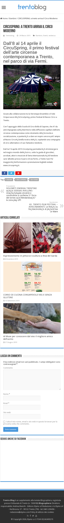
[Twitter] (33, 516)
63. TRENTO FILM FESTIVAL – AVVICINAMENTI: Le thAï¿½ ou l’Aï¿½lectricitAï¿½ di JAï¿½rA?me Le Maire (43, 207)
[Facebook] (30, 516)
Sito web (7, 412)
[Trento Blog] (32, 7)
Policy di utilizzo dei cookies (42, 512)
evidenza (52, 36)
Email (6, 403)
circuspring (21, 180)
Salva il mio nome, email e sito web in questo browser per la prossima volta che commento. (30, 423)
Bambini (12, 18)
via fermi (34, 180)
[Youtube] (36, 516)
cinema (9, 180)
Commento (8, 368)
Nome (6, 394)
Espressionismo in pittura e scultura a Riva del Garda (30, 255)
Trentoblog (10, 36)
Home (5, 18)
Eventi (45, 36)
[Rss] (28, 516)
